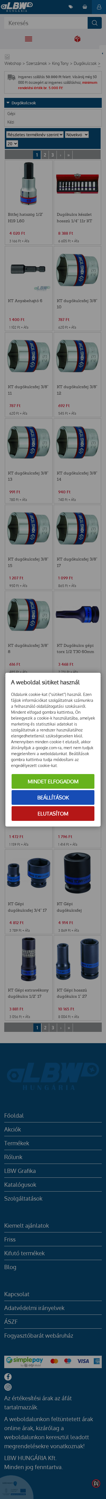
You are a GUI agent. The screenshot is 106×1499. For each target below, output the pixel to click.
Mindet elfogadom (53, 781)
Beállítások (53, 797)
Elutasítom (53, 813)
